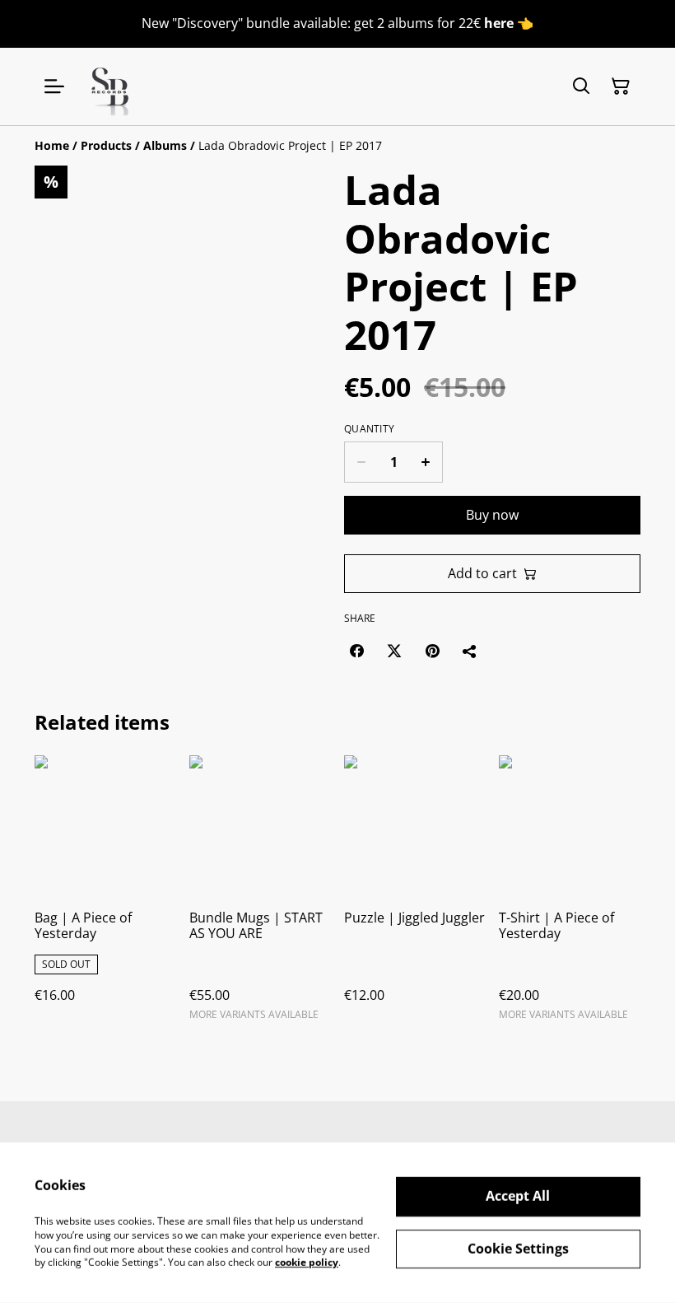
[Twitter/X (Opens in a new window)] (394, 650)
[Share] (470, 650)
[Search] (581, 86)
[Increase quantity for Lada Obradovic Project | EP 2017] (426, 462)
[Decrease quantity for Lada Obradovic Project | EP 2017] (361, 462)
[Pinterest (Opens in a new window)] (432, 650)
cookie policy (306, 1262)
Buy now (492, 515)
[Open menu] (54, 86)
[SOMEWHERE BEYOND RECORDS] (111, 86)
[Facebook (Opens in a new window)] (356, 650)
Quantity (369, 429)
